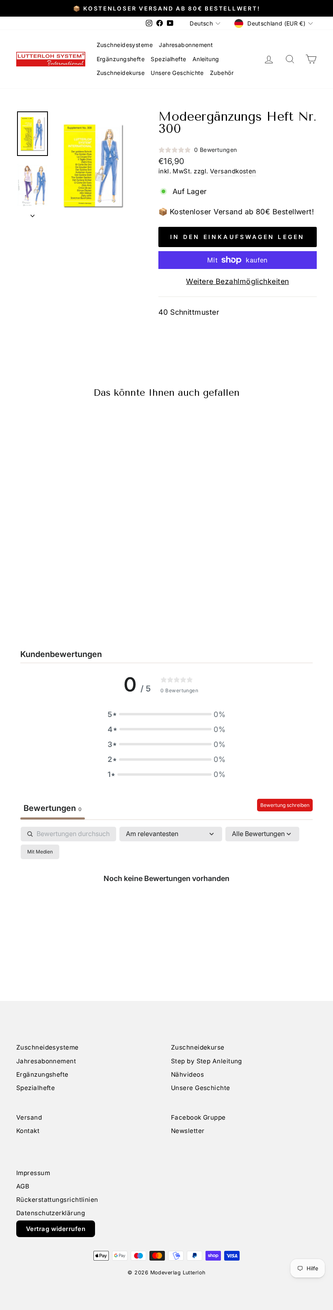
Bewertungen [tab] (53, 808)
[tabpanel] (166, 896)
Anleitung (205, 58)
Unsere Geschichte (177, 72)
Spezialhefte (168, 58)
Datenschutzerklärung (50, 1213)
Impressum (33, 1173)
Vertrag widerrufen (55, 1229)
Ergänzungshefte (121, 58)
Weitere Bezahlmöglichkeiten (237, 281)
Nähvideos (187, 1074)
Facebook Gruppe (198, 1117)
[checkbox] (40, 852)
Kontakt (27, 1131)
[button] (166, 714)
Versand (29, 1117)
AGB (22, 1186)
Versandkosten (233, 171)
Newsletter (188, 1131)
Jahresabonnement (186, 44)
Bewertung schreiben (284, 805)
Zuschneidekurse (121, 72)
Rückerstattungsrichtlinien (57, 1199)
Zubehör (222, 72)
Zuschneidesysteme (125, 44)
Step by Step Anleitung (206, 1061)
